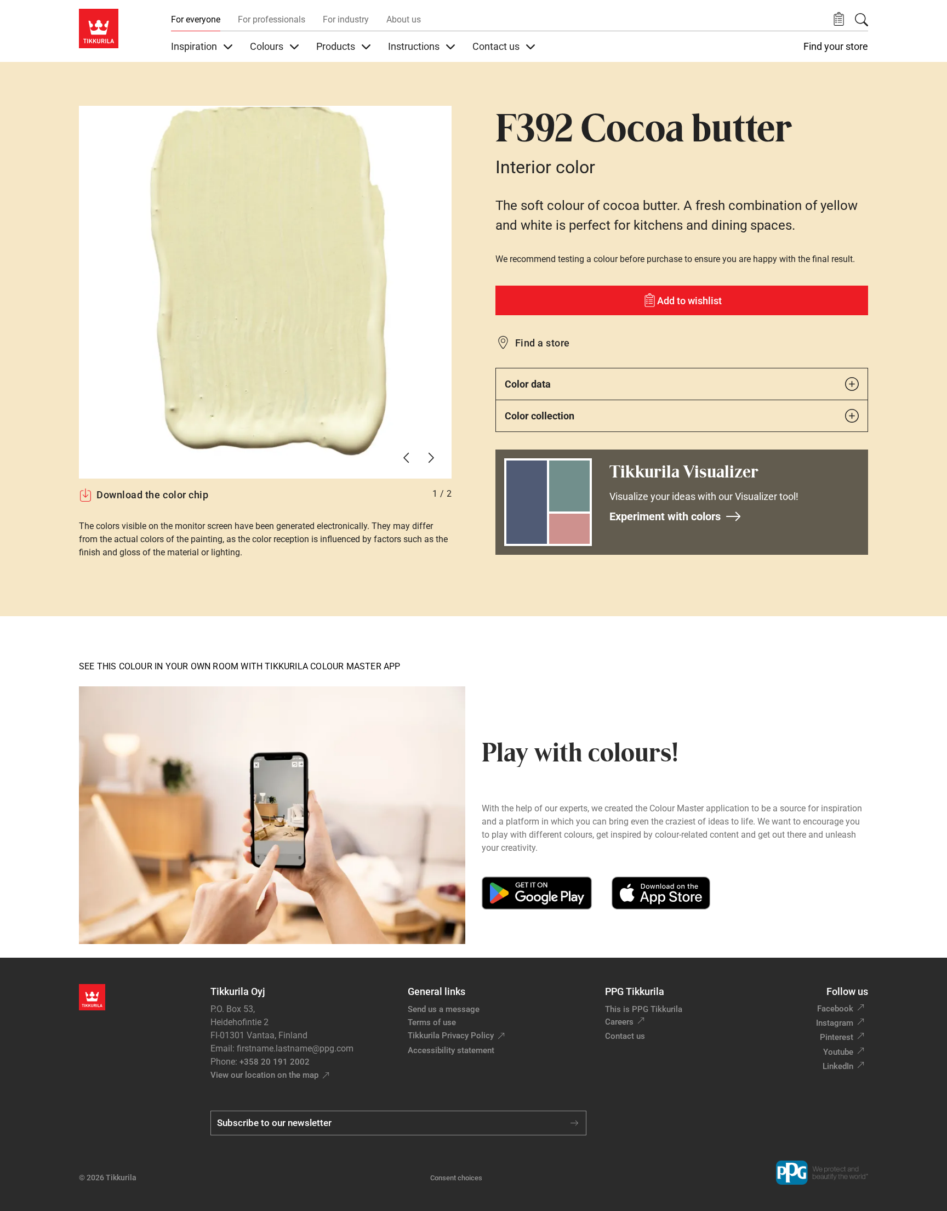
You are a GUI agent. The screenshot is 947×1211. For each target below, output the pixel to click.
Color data (528, 384)
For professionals (271, 19)
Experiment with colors (665, 516)
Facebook (835, 1009)
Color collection (539, 416)
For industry (346, 19)
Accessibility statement (451, 1050)
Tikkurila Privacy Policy (451, 1036)
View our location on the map (264, 1075)
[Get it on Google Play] (537, 893)
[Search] (861, 19)
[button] (838, 19)
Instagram (834, 1023)
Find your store (835, 46)
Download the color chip (152, 495)
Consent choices (456, 1178)
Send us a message (444, 1009)
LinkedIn (838, 1066)
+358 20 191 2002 (274, 1062)
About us (403, 19)
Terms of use (432, 1022)
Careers (619, 1022)
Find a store (542, 343)
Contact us (625, 1036)
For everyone (195, 19)
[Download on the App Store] (661, 893)
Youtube (838, 1052)
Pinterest (836, 1037)
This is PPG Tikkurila (643, 1009)
